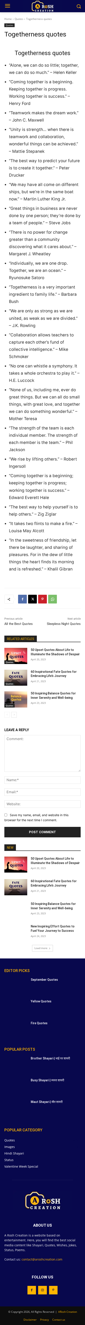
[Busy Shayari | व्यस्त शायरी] (15, 1086)
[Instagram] (42, 1290)
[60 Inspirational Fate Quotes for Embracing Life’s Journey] (15, 678)
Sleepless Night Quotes (64, 624)
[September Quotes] (15, 986)
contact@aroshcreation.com (42, 1259)
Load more (41, 948)
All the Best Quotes (18, 624)
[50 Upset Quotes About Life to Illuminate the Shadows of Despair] (15, 656)
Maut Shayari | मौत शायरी (47, 1102)
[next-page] (14, 715)
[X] (32, 599)
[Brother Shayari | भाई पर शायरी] (15, 1064)
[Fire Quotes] (15, 1029)
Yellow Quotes (41, 1001)
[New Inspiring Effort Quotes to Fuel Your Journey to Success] (15, 932)
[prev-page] (7, 715)
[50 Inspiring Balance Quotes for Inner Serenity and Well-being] (15, 699)
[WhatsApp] (52, 599)
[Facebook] (22, 599)
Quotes (19, 19)
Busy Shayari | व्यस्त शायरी (47, 1080)
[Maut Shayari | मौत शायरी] (15, 1108)
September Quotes (44, 979)
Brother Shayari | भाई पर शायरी (50, 1058)
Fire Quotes (39, 1023)
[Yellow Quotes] (15, 1007)
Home (8, 19)
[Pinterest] (42, 599)
